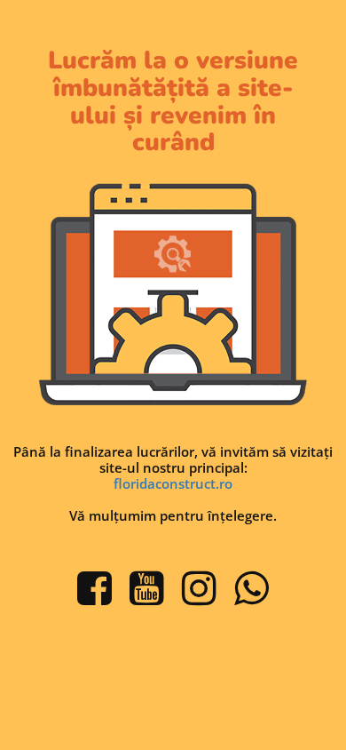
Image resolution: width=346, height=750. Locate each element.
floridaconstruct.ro (173, 483)
